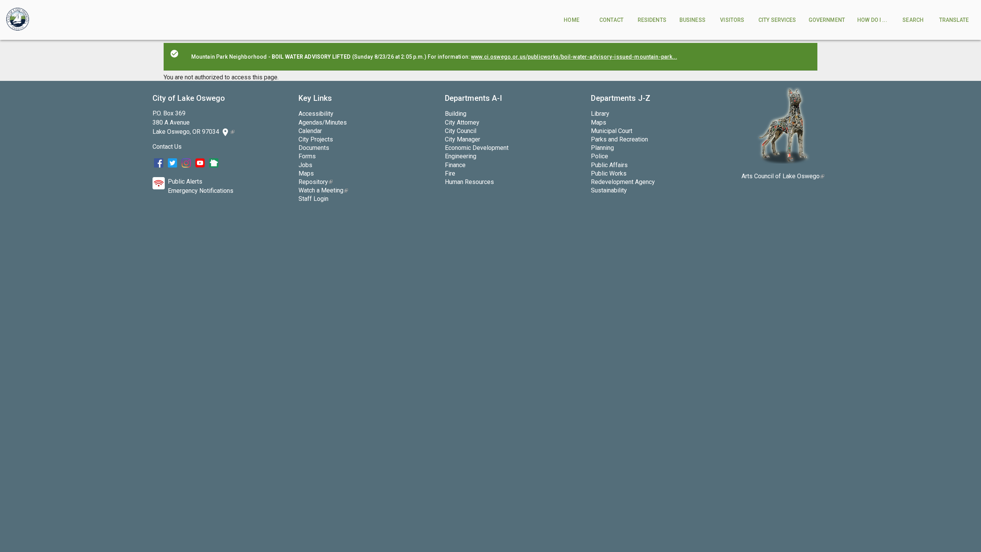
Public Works (609, 173)
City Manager (462, 139)
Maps (306, 173)
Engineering (460, 156)
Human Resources (469, 182)
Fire (450, 173)
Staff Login (313, 198)
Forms (307, 156)
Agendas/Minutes (323, 122)
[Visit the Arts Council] (783, 161)
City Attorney (462, 122)
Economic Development (477, 147)
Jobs (305, 165)
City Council (460, 131)
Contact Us (167, 146)
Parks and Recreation (619, 139)
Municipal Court (611, 131)
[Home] (17, 20)
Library (600, 113)
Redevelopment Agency (623, 182)
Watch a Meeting (323, 190)
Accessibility (316, 113)
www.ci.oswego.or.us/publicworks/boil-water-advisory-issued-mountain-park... (574, 57)
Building (455, 113)
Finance (455, 165)
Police (599, 156)
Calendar (310, 131)
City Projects (316, 139)
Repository (316, 182)
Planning (602, 147)
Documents (314, 147)
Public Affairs (609, 165)
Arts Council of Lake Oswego (782, 176)
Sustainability (609, 190)
